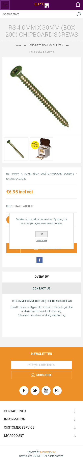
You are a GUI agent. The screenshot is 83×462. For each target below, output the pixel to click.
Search (79, 14)
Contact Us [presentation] (41, 288)
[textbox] (37, 14)
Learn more (41, 240)
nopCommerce (47, 452)
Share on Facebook (39, 260)
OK (41, 234)
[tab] (41, 276)
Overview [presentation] (42, 276)
